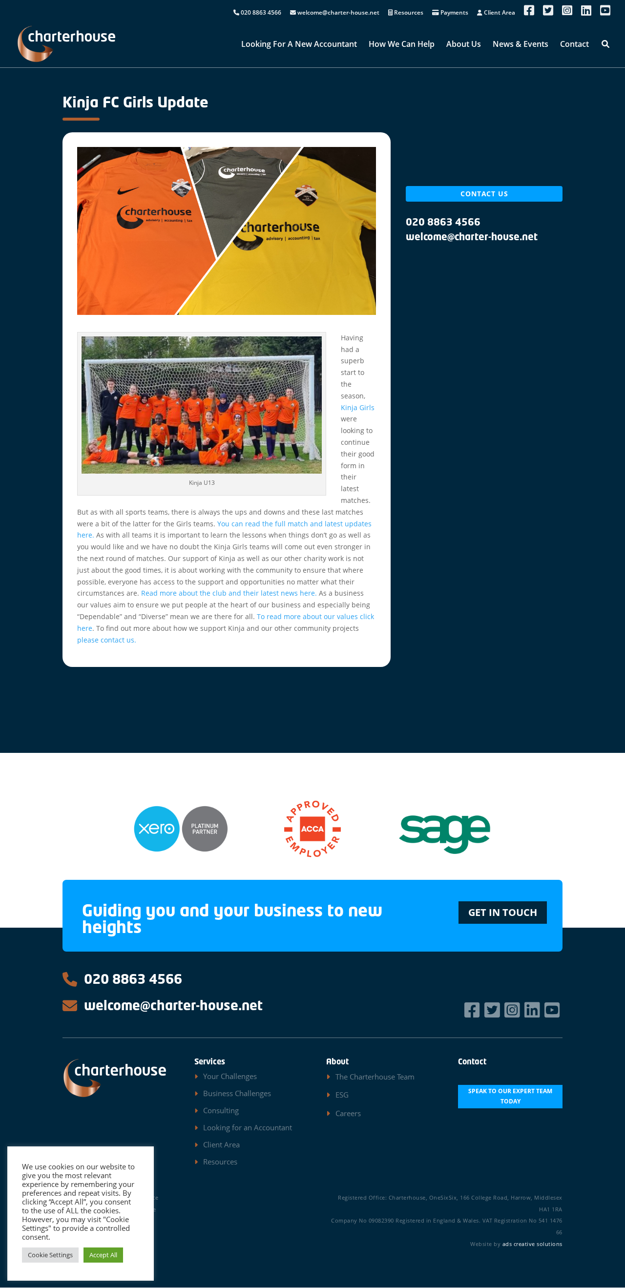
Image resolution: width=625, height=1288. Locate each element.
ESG (342, 1095)
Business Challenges (237, 1093)
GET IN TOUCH (502, 912)
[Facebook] (473, 1010)
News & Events (520, 45)
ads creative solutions (532, 1243)
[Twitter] (493, 1010)
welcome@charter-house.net (337, 13)
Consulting (221, 1110)
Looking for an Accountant (247, 1127)
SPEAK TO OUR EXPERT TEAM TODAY (510, 1096)
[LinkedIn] (533, 1010)
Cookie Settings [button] (50, 1254)
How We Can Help (402, 45)
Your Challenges (230, 1076)
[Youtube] (553, 1010)
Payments (453, 13)
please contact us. (106, 639)
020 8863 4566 (260, 13)
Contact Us (484, 193)
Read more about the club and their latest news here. (229, 593)
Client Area (498, 13)
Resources (408, 13)
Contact (574, 45)
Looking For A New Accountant (299, 45)
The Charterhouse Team (375, 1076)
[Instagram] (513, 1010)
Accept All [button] (103, 1254)
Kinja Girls (358, 407)
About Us (463, 45)
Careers (348, 1113)
